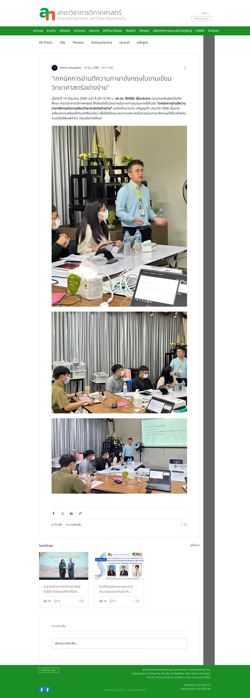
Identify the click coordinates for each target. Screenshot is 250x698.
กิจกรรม (78, 42)
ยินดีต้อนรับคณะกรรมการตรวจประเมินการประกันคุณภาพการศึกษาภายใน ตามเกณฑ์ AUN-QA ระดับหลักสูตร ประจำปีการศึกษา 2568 (119, 589)
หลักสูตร (142, 42)
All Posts (46, 42)
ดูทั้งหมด (195, 545)
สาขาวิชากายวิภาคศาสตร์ (89, 13)
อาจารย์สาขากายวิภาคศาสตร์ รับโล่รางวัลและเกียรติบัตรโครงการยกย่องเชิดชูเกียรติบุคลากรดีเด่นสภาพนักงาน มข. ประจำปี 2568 (63, 589)
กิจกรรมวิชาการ (101, 42)
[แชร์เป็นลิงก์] (80, 513)
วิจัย (62, 42)
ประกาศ (124, 42)
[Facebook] (41, 689)
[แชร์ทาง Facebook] (53, 513)
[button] (94, 31)
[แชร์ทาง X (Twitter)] (62, 513)
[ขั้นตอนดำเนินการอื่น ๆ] (185, 68)
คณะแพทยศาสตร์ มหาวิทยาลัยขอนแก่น (91, 18)
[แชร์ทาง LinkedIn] (71, 513)
